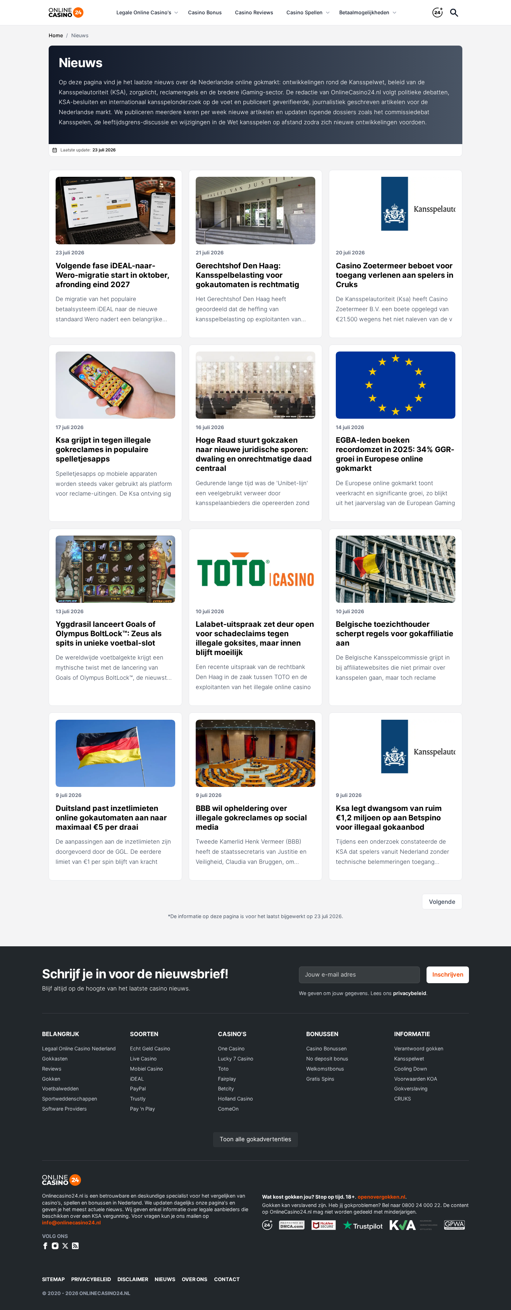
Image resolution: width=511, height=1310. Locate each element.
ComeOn (228, 1109)
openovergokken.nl (381, 1197)
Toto (223, 1069)
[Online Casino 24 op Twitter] (65, 1245)
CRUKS (402, 1099)
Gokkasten (54, 1059)
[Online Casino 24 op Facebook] (45, 1245)
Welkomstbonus (325, 1069)
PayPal (138, 1088)
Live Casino (143, 1059)
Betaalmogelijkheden (364, 12)
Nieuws (165, 1279)
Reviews (52, 1069)
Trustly (138, 1099)
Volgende (442, 901)
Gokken (51, 1079)
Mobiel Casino (146, 1069)
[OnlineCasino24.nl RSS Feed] (75, 1245)
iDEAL (137, 1079)
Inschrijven (447, 974)
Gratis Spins (320, 1079)
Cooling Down (410, 1069)
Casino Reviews (254, 12)
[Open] (454, 12)
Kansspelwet (409, 1059)
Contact (227, 1279)
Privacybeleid (91, 1279)
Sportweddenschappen (69, 1099)
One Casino (231, 1048)
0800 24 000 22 (421, 1205)
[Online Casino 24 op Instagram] (55, 1245)
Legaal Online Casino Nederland (79, 1048)
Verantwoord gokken (418, 1048)
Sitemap (53, 1279)
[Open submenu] (176, 12)
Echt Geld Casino (150, 1048)
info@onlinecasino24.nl (71, 1222)
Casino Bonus (205, 12)
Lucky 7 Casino (235, 1059)
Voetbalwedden (60, 1088)
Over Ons (194, 1279)
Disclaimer (132, 1279)
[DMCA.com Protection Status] (292, 1225)
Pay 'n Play (142, 1109)
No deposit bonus (327, 1059)
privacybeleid (409, 993)
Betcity (226, 1088)
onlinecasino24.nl (104, 1293)
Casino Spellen (304, 12)
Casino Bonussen (326, 1048)
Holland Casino (235, 1099)
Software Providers (64, 1109)
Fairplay (227, 1079)
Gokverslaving (411, 1088)
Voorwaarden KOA (415, 1079)
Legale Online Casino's (143, 12)
